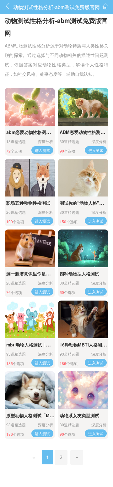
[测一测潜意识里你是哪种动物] (30, 248)
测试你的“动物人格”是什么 (86, 203)
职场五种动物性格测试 (28, 203)
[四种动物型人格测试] (83, 248)
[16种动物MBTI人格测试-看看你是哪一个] (83, 319)
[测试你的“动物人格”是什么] (83, 177)
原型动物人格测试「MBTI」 (33, 415)
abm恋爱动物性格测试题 (30, 132)
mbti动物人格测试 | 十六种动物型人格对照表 (50, 344)
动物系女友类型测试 (79, 415)
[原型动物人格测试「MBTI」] (30, 390)
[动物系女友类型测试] (83, 390)
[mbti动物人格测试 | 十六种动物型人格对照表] (30, 319)
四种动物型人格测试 (79, 273)
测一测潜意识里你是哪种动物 (34, 273)
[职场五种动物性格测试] (30, 177)
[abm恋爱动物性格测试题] (30, 107)
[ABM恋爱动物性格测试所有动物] (83, 107)
